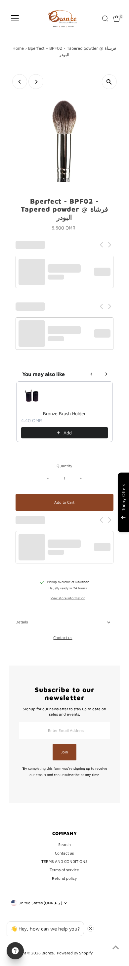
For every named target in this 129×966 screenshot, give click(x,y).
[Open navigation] (15, 18)
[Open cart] (116, 19)
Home (18, 48)
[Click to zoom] (109, 81)
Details (22, 622)
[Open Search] (105, 19)
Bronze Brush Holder (64, 413)
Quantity (64, 466)
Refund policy (64, 878)
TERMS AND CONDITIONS (64, 861)
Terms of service (64, 870)
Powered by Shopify (75, 953)
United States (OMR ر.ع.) (40, 903)
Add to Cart (64, 502)
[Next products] (106, 374)
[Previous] (19, 81)
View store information (68, 598)
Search (64, 844)
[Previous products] (91, 374)
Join (64, 752)
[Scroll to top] (115, 947)
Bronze (48, 953)
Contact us (62, 638)
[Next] (35, 81)
